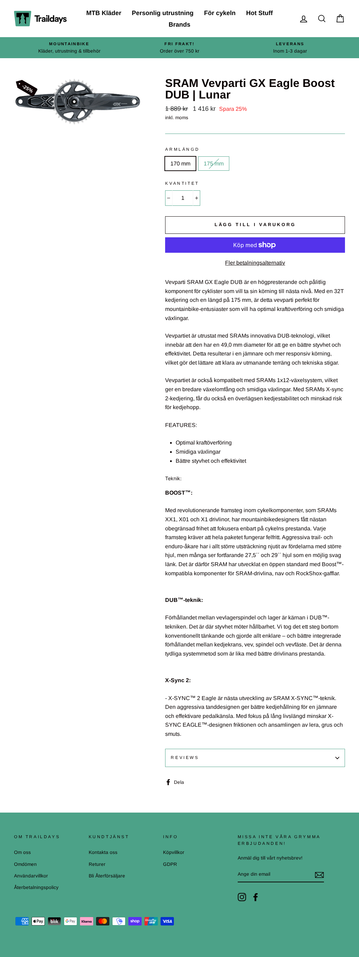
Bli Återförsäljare (107, 875)
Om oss (22, 852)
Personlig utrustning (163, 12)
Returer (97, 864)
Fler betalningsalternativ (255, 263)
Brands (179, 24)
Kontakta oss (103, 852)
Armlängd (182, 149)
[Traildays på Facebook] (255, 897)
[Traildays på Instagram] (242, 897)
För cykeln (220, 12)
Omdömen (25, 864)
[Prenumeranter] (319, 874)
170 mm (180, 164)
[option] (69, 48)
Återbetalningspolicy (36, 887)
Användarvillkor (31, 875)
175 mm (214, 164)
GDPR (170, 864)
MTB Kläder (103, 12)
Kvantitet (182, 183)
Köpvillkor (173, 852)
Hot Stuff (259, 12)
